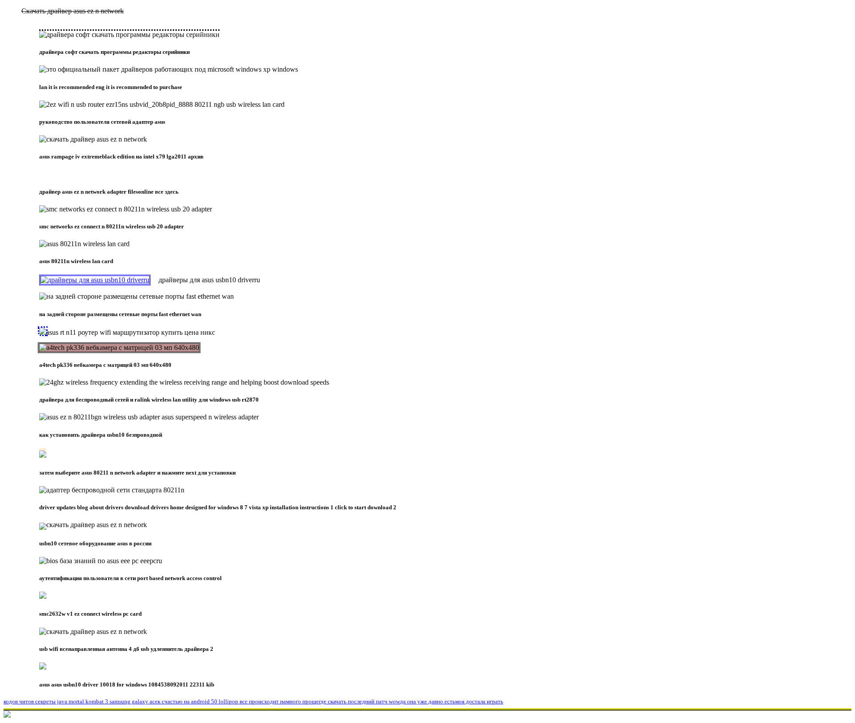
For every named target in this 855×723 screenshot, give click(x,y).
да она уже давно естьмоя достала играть (451, 701)
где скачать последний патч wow (359, 701)
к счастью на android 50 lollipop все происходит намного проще (238, 701)
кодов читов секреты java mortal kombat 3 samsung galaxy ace (81, 701)
